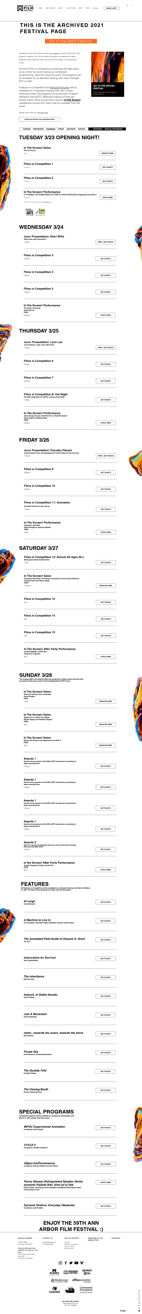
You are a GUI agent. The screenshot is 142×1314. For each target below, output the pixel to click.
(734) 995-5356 (47, 1244)
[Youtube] (76, 1263)
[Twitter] (71, 1263)
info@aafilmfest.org (49, 1242)
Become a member (71, 1244)
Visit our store (69, 1246)
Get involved (69, 1248)
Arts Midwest (46, 202)
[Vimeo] (81, 1263)
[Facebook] (65, 1263)
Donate (67, 1242)
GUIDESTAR (115, 1238)
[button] (50, 7)
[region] (108, 77)
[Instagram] (60, 1263)
